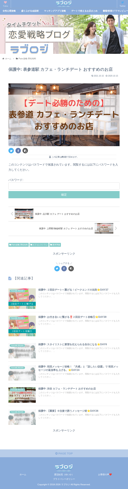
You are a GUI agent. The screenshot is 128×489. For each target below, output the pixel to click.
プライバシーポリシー (64, 479)
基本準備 (56, 245)
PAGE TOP (65, 453)
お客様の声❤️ (105, 474)
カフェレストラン (40, 245)
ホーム (23, 474)
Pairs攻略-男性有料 (19, 245)
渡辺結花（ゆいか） (64, 474)
